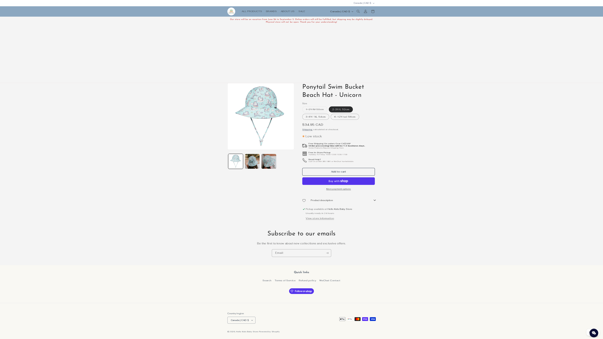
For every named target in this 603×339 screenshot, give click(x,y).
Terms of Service (285, 280)
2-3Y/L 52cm (341, 109)
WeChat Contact (329, 280)
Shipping (307, 129)
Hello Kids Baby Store (247, 331)
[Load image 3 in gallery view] (268, 161)
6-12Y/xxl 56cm (345, 116)
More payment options (338, 189)
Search (267, 280)
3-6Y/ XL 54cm (316, 116)
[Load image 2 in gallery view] (252, 161)
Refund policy (307, 280)
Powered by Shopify (269, 331)
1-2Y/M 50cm (316, 110)
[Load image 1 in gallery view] (235, 161)
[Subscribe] (327, 253)
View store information (320, 218)
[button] (358, 11)
